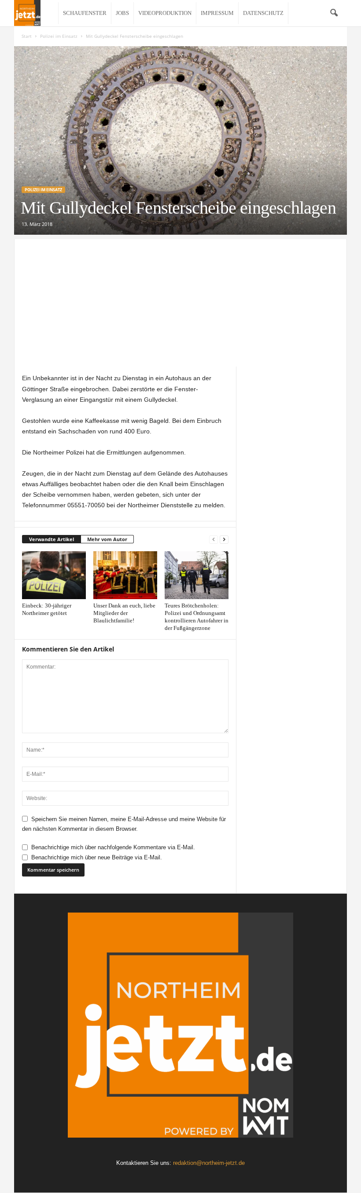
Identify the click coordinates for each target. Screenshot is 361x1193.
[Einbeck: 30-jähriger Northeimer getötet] (54, 575)
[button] (333, 13)
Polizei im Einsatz (58, 36)
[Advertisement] (180, 300)
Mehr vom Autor (107, 539)
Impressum (217, 13)
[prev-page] (213, 539)
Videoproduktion (165, 13)
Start (27, 36)
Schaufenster (85, 13)
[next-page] (224, 539)
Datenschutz (263, 13)
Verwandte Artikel (51, 539)
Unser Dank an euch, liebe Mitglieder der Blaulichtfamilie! (124, 613)
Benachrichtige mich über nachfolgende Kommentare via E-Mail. (113, 847)
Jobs (122, 13)
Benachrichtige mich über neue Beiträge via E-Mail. (96, 857)
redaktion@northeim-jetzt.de (209, 1163)
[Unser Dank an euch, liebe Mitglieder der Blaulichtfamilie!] (125, 575)
